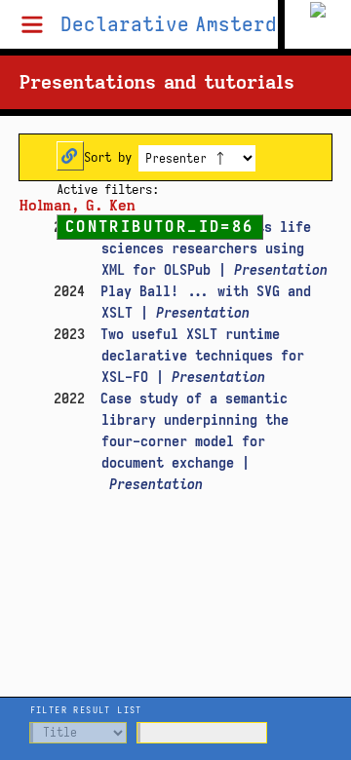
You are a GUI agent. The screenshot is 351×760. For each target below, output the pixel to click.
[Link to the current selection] (70, 156)
